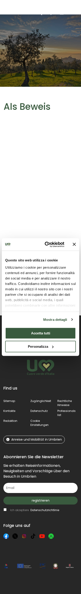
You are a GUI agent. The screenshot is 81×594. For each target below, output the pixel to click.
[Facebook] (6, 536)
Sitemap (9, 401)
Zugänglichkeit (40, 401)
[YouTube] (42, 536)
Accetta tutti (40, 333)
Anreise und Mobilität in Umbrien (36, 439)
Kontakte (9, 411)
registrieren (41, 500)
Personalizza (38, 346)
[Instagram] (24, 536)
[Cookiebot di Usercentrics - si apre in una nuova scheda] (47, 244)
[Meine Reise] (51, 12)
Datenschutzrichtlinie (44, 510)
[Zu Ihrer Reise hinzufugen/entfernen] (25, 147)
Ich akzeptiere (34, 510)
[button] (72, 12)
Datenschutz (39, 411)
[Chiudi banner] (74, 244)
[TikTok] (33, 536)
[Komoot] (51, 536)
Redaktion (10, 421)
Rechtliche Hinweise (64, 403)
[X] (15, 536)
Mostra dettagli (55, 320)
